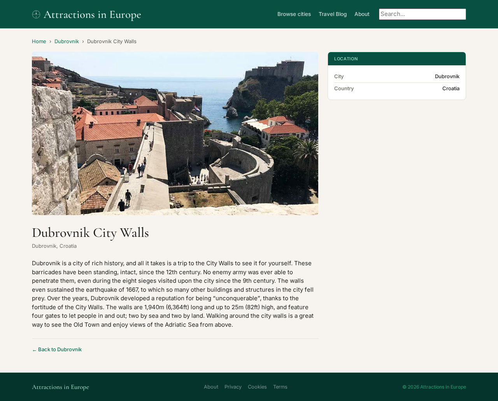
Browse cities (294, 14)
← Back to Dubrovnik (57, 349)
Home (39, 41)
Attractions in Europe (92, 14)
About (362, 14)
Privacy (233, 387)
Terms (280, 387)
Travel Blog (333, 14)
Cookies (257, 387)
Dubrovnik (66, 41)
